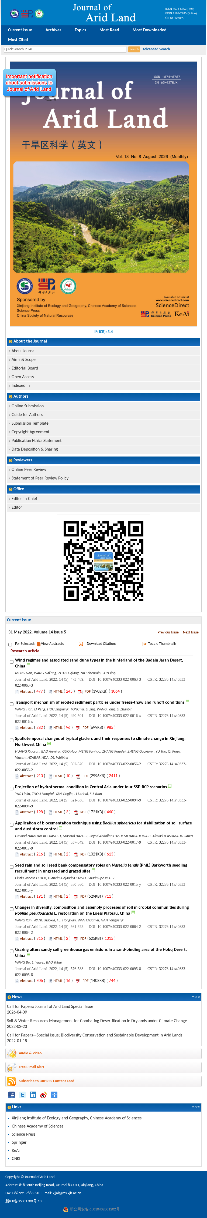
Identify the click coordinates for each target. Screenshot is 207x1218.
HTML (58, 692)
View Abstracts (52, 644)
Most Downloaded (150, 30)
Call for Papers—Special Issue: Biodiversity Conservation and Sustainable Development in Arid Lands (94, 1035)
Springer (19, 1142)
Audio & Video (30, 1053)
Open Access (23, 377)
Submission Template (30, 423)
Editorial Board (25, 368)
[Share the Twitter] (22, 1095)
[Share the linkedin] (33, 1095)
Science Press (23, 1134)
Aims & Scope (24, 360)
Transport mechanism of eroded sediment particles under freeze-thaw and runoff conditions (99, 702)
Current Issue (20, 30)
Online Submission (28, 406)
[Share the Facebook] (11, 1095)
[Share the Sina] (43, 1095)
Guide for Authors (27, 415)
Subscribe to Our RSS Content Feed (46, 1081)
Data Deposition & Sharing (35, 449)
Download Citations (101, 644)
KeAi (16, 1151)
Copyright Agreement (30, 432)
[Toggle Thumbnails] (145, 644)
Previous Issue (168, 632)
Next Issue (191, 632)
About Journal (24, 351)
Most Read (109, 30)
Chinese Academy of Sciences (37, 1126)
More (195, 997)
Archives (53, 30)
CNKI (16, 1159)
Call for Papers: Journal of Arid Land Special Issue (50, 1007)
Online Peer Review (29, 470)
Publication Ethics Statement (36, 441)
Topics (80, 30)
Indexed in (21, 386)
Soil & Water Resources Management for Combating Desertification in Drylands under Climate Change (97, 1021)
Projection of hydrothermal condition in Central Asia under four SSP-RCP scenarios (91, 787)
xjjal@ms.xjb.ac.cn (67, 1193)
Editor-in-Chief (24, 499)
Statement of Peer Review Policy (40, 478)
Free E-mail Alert (31, 1067)
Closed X (51, 100)
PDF (88, 692)
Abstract (26, 692)
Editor (17, 507)
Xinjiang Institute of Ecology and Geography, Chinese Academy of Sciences (77, 1118)
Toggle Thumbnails (162, 644)
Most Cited (18, 40)
